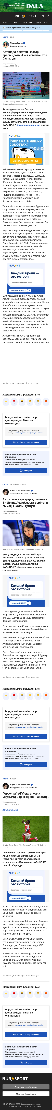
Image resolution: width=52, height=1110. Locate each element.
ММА (24, 22)
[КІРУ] (48, 16)
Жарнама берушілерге (26, 1094)
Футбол (17, 22)
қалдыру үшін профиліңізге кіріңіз (29, 433)
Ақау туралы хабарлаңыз (26, 1087)
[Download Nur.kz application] (26, 6)
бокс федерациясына (28, 125)
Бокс (31, 22)
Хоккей (38, 22)
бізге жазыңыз (32, 383)
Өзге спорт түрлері (18, 485)
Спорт (6, 22)
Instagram (28, 470)
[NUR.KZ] (26, 16)
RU (43, 16)
